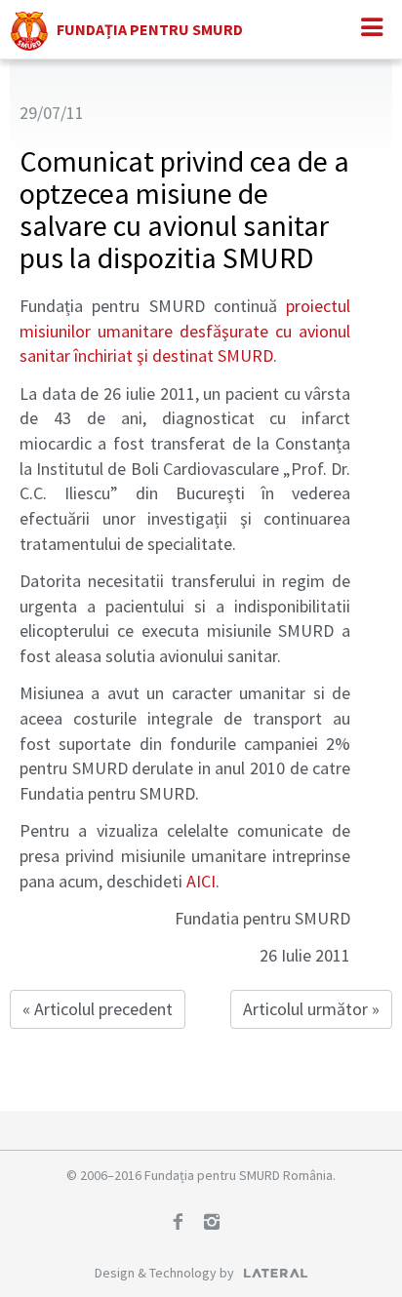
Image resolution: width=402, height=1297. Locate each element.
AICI (201, 881)
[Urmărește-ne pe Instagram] (218, 1224)
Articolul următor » (311, 1009)
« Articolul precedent (97, 1009)
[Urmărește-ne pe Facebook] (184, 1224)
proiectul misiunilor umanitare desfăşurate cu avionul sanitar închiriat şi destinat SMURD (185, 331)
